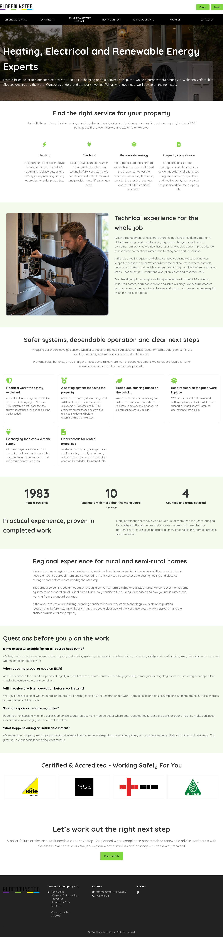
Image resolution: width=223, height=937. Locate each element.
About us (175, 19)
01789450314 (102, 896)
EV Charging (48, 19)
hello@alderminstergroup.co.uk (111, 891)
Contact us (207, 19)
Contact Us (111, 856)
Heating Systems (111, 19)
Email (217, 7)
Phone (202, 7)
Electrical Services (16, 19)
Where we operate (143, 19)
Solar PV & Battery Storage (80, 19)
